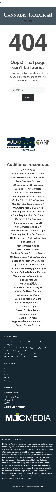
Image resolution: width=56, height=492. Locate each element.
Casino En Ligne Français (28, 291)
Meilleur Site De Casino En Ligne (28, 230)
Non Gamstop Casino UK (28, 227)
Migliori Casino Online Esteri (28, 276)
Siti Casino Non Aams (28, 295)
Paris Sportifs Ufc (28, 280)
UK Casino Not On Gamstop (28, 208)
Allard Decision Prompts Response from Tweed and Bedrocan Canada (25, 354)
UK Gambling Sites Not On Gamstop (28, 215)
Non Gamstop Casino (28, 246)
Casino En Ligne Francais (28, 302)
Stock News (7, 378)
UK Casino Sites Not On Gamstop (28, 238)
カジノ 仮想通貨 (28, 283)
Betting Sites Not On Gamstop (28, 261)
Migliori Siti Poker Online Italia (28, 321)
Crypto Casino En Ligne (28, 325)
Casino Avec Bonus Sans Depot (28, 177)
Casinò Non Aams (28, 318)
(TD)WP (41, 486)
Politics (6, 375)
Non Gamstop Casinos (28, 181)
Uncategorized (8, 381)
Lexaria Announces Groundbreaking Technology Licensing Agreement (25, 348)
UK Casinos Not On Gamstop (28, 185)
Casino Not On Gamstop (28, 192)
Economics (7, 369)
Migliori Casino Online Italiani (28, 264)
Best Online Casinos (28, 249)
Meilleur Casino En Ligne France (28, 253)
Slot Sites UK (28, 242)
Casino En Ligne (28, 306)
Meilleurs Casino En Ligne (28, 287)
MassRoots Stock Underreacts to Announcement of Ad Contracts (23, 357)
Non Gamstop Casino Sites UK (28, 204)
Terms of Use (19, 439)
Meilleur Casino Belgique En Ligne (28, 268)
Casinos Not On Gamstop (28, 189)
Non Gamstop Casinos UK (28, 223)
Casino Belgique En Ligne (28, 299)
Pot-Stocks (22, 486)
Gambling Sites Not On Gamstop (28, 196)
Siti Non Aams (28, 170)
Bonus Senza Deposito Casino (28, 173)
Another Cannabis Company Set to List (15, 351)
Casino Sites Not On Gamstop (28, 200)
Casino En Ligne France (28, 310)
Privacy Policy (6, 439)
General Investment (10, 372)
